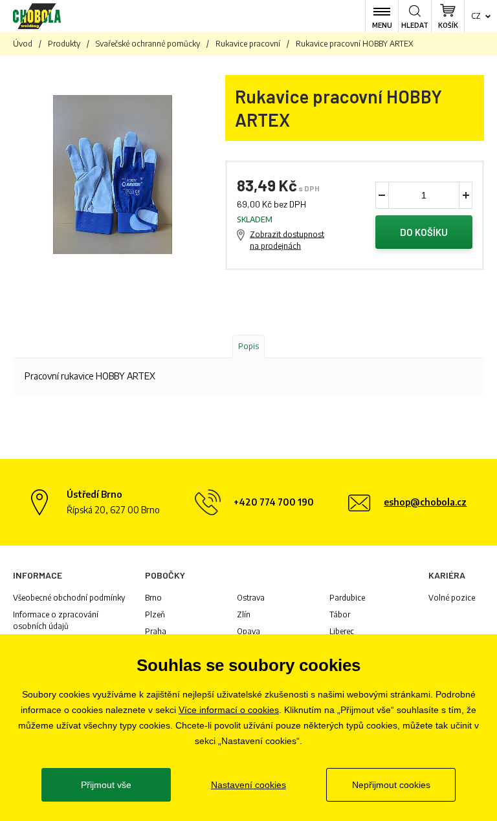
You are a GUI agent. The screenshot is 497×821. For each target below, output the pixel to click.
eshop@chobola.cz (425, 501)
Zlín (243, 614)
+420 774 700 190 (274, 501)
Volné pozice (451, 597)
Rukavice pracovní (247, 43)
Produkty (64, 43)
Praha (155, 631)
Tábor (339, 614)
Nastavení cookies (248, 785)
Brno (153, 597)
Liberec (341, 631)
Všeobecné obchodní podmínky (69, 597)
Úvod (22, 43)
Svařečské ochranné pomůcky (148, 43)
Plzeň (155, 614)
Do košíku (424, 232)
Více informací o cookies (229, 710)
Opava (248, 631)
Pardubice (347, 597)
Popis (248, 346)
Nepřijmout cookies (391, 785)
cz (476, 16)
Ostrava (251, 597)
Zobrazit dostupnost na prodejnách (287, 240)
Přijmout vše (106, 785)
